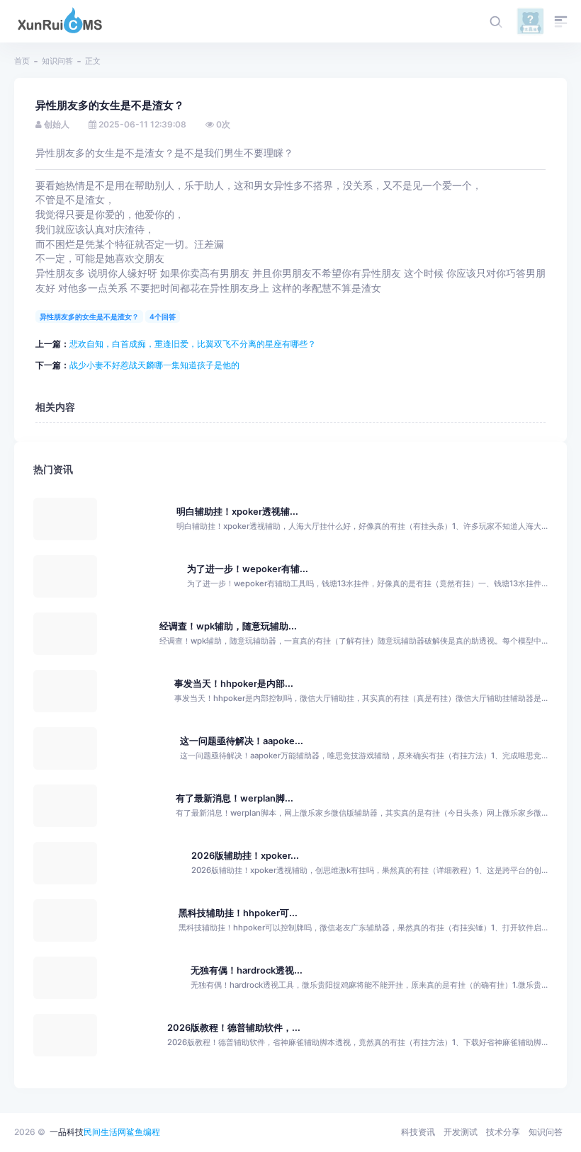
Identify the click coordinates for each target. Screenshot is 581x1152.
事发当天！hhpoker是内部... (233, 683)
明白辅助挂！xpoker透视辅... (237, 511)
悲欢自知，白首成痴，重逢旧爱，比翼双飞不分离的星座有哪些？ (192, 343)
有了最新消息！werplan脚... (234, 798)
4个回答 (163, 316)
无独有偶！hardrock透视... (247, 970)
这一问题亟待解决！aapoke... (241, 741)
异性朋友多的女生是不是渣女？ (89, 316)
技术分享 (503, 1132)
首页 (22, 61)
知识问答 (57, 61)
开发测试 (461, 1132)
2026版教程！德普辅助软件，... (233, 1027)
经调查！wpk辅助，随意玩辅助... (228, 626)
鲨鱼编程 (143, 1132)
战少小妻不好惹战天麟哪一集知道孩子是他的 (154, 365)
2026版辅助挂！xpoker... (245, 855)
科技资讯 (418, 1132)
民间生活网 (105, 1132)
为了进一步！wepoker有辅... (247, 569)
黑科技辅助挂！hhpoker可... (238, 913)
